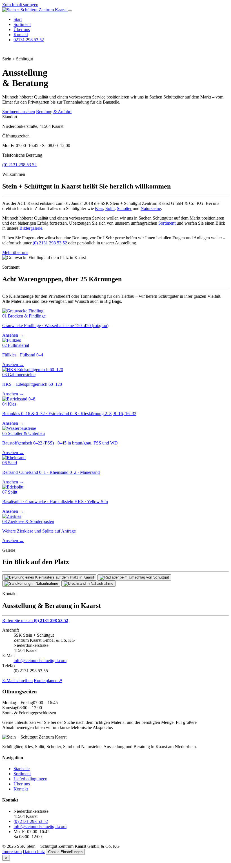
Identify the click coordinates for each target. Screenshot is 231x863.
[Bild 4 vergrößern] (88, 584)
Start (18, 19)
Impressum (12, 851)
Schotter (124, 208)
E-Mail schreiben (17, 680)
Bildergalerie (30, 228)
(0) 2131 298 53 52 (19, 164)
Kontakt (21, 34)
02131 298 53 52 (29, 39)
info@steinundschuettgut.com (40, 660)
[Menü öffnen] (70, 11)
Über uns (22, 29)
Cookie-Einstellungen (65, 852)
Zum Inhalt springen (20, 4)
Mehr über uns (15, 252)
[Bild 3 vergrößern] (31, 584)
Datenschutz (34, 851)
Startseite (22, 768)
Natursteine (151, 208)
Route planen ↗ (48, 680)
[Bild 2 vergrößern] (134, 577)
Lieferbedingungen (30, 778)
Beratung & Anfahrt (54, 111)
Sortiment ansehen (18, 111)
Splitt (110, 208)
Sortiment (22, 24)
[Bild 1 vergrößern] (49, 577)
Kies (99, 208)
